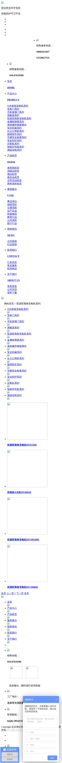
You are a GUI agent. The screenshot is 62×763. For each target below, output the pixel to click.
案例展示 (12, 620)
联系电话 (12, 268)
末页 (26, 593)
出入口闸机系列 (15, 131)
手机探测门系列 (15, 112)
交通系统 (12, 207)
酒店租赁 (12, 174)
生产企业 (12, 210)
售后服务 (12, 265)
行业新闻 (12, 244)
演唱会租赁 (13, 171)
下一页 (19, 593)
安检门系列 (13, 109)
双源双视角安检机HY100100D (23, 539)
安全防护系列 (14, 140)
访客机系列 (13, 143)
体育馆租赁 (13, 168)
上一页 (10, 593)
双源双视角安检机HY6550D (22, 445)
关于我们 (12, 639)
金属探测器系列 (15, 121)
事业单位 (12, 201)
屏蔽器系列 (13, 115)
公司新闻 (12, 241)
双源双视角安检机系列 (19, 118)
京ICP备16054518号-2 (17, 730)
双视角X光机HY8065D (19, 492)
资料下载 (12, 292)
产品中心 (12, 608)
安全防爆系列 (14, 128)
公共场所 (12, 220)
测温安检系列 (14, 150)
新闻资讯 (12, 626)
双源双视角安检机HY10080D (22, 587)
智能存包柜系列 (15, 147)
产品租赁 (12, 614)
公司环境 (12, 289)
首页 (3, 593)
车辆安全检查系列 (16, 137)
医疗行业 (12, 223)
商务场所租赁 (14, 183)
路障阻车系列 (14, 134)
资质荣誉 (12, 286)
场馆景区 (12, 204)
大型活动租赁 (14, 180)
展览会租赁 (13, 177)
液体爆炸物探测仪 (16, 124)
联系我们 (12, 632)
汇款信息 (12, 262)
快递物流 (12, 214)
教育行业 (12, 217)
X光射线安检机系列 (17, 106)
